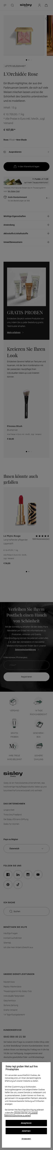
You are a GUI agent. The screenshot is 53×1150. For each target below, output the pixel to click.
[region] (26, 1105)
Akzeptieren (26, 1123)
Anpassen (26, 1139)
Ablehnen (26, 1131)
